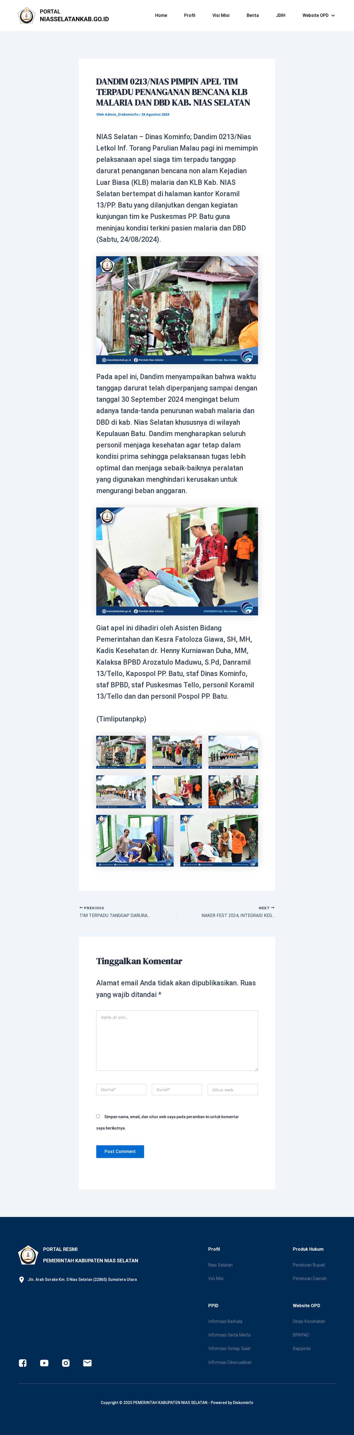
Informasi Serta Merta (229, 1335)
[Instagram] (66, 1363)
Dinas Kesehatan (309, 1321)
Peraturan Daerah (310, 1278)
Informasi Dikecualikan (230, 1362)
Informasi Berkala (225, 1321)
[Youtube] (44, 1363)
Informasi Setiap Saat (229, 1348)
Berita (253, 15)
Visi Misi (221, 15)
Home (161, 15)
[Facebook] (23, 1363)
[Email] (87, 1363)
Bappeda (302, 1348)
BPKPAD (301, 1335)
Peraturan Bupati (309, 1265)
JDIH (280, 15)
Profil (189, 15)
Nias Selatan (220, 1265)
